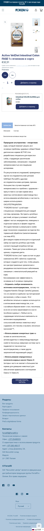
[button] (3, 10)
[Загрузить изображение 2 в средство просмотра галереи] (36, 31)
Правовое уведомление (30, 523)
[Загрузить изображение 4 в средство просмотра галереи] (36, 49)
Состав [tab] (16, 131)
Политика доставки (15, 523)
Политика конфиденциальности (15, 519)
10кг (12, 75)
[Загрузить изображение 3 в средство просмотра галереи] (36, 40)
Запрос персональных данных (14, 415)
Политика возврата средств (28, 516)
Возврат (5, 418)
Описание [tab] (7, 131)
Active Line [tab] (7, 125)
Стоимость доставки (22, 65)
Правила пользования (10, 410)
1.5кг (5, 75)
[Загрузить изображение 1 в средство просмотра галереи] (36, 22)
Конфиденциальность (10, 412)
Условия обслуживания (34, 519)
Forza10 (15, 516)
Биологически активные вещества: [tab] (15, 136)
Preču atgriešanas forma (11, 421)
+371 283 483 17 (13, 445)
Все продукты (7, 404)
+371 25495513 (14, 439)
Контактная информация (23, 526)
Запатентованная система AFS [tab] (25, 125)
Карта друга (6, 406)
